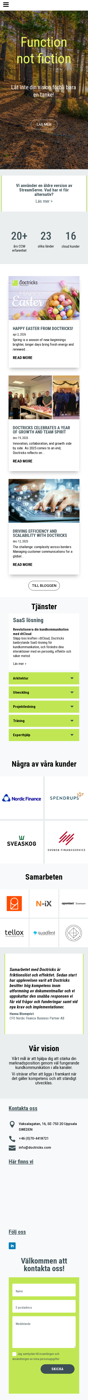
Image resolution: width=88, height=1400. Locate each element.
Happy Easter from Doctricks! (43, 328)
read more (22, 357)
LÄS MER (44, 124)
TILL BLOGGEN (44, 585)
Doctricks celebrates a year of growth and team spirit (41, 430)
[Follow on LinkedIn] (12, 1245)
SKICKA (57, 1369)
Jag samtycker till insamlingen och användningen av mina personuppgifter (35, 1356)
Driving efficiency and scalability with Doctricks (40, 533)
